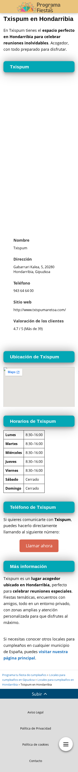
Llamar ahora (39, 546)
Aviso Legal (36, 712)
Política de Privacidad (35, 728)
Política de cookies (35, 744)
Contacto (35, 761)
